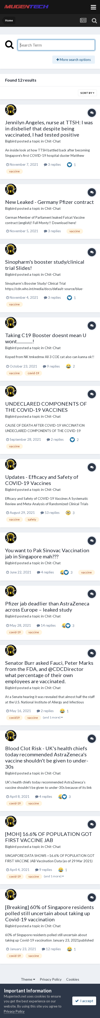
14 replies (48, 625)
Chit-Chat (53, 141)
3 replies (54, 164)
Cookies (72, 979)
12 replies (53, 949)
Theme (27, 979)
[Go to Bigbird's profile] (10, 109)
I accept (86, 1001)
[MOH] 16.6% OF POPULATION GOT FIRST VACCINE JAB (48, 837)
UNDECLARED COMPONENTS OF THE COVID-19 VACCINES (46, 407)
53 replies (51, 513)
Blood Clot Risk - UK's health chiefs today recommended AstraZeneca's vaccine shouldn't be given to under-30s (46, 757)
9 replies (53, 366)
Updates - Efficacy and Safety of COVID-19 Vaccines (41, 480)
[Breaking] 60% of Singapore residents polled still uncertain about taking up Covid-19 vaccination (49, 913)
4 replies (47, 572)
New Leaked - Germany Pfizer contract (49, 202)
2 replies (57, 439)
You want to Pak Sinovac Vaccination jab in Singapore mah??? (47, 553)
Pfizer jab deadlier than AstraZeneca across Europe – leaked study (47, 606)
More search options (75, 60)
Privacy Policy (51, 979)
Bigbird (10, 141)
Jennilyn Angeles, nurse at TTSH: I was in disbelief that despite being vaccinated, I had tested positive (49, 128)
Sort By (87, 92)
